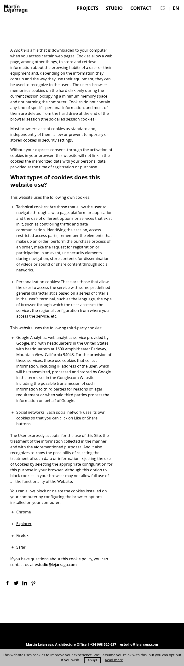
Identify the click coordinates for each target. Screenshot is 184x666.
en (176, 8)
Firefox (22, 535)
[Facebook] (7, 583)
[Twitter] (16, 583)
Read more (114, 660)
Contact (140, 8)
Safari (21, 547)
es (162, 8)
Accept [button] (92, 660)
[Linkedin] (25, 583)
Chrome (23, 512)
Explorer (24, 523)
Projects (87, 8)
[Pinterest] (33, 583)
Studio (114, 8)
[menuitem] (87, 8)
